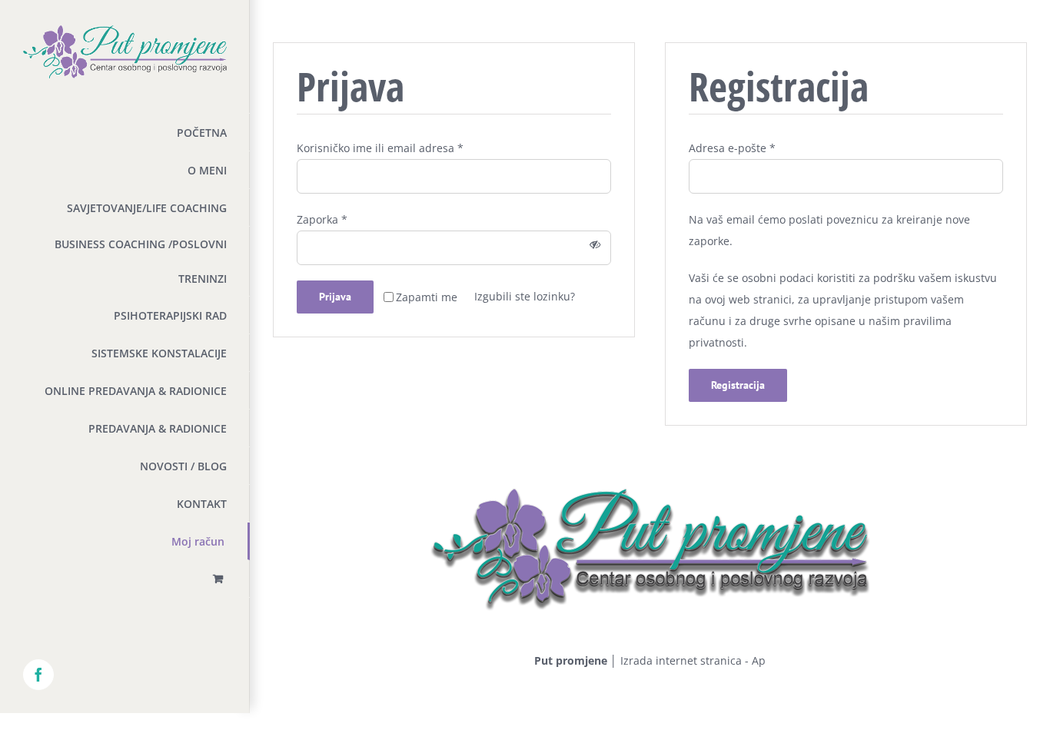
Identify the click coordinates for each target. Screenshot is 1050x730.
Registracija (738, 385)
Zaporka (322, 219)
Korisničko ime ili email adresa (380, 148)
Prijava (335, 297)
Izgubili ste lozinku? (524, 296)
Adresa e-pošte (732, 148)
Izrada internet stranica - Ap (693, 660)
